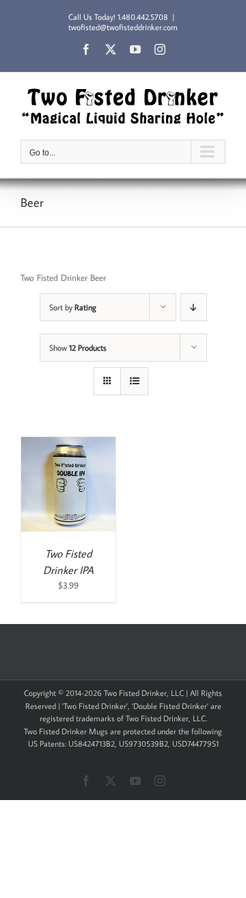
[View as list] (134, 381)
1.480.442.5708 (143, 17)
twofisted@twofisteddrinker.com (123, 27)
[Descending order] (193, 307)
